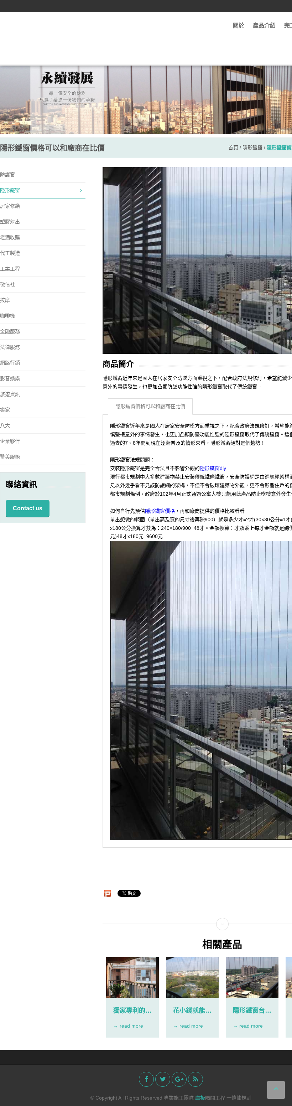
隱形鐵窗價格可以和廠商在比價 (150, 406)
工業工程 (10, 269)
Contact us (27, 508)
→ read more (128, 1026)
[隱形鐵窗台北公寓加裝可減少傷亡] (252, 977)
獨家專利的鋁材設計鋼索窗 (132, 1011)
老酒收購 (10, 237)
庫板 (200, 1098)
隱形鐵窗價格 (160, 511)
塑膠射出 (10, 221)
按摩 (5, 300)
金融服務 (10, 331)
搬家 (5, 410)
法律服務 (10, 347)
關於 (238, 25)
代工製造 (10, 253)
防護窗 (7, 174)
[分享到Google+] (179, 1079)
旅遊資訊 (10, 394)
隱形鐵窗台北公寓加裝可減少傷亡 (252, 1011)
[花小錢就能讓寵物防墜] (192, 977)
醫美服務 (10, 457)
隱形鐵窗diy (213, 468)
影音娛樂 (10, 378)
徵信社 (7, 284)
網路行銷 (10, 363)
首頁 (233, 147)
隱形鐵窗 (252, 147)
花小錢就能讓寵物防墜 (192, 1011)
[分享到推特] (162, 1079)
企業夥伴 (10, 441)
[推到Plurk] (107, 893)
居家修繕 (10, 206)
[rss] (195, 1079)
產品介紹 (264, 25)
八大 (5, 425)
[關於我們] (146, 88)
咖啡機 (7, 316)
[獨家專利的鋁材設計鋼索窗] (132, 977)
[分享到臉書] (146, 1079)
